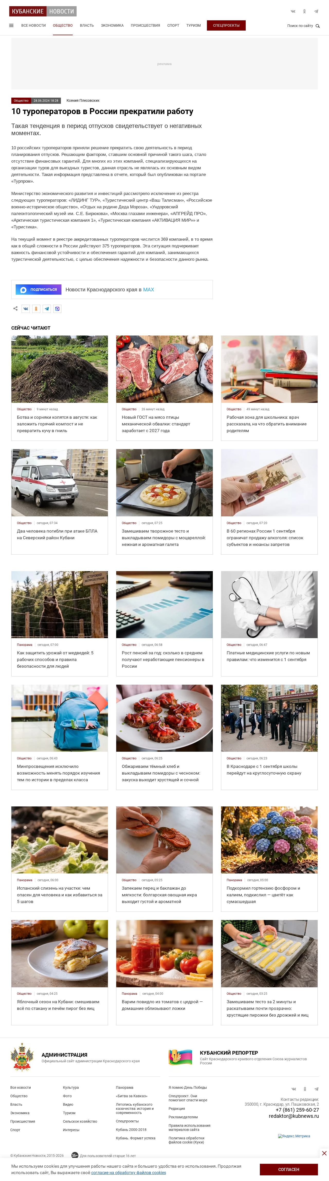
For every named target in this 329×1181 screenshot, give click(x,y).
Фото (67, 1096)
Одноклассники (304, 11)
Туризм (193, 25)
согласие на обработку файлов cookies (128, 1172)
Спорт (173, 25)
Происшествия (145, 25)
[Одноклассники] (36, 309)
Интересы (71, 1130)
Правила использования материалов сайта (190, 1127)
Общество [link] (24, 409)
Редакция (177, 1108)
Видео (68, 1104)
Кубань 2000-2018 (131, 1130)
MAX (148, 289)
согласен (288, 1169)
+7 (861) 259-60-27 (297, 1110)
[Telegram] (47, 309)
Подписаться (44, 289)
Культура (71, 1087)
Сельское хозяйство (80, 1121)
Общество (63, 25)
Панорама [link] (24, 645)
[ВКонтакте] (26, 309)
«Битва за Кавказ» (132, 1096)
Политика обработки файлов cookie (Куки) (186, 1140)
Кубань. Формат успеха (136, 1138)
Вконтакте (293, 11)
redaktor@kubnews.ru (294, 1116)
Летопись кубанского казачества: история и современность (135, 1108)
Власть (87, 25)
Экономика (112, 25)
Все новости (33, 25)
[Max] (57, 309)
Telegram (316, 11)
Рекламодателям (183, 1117)
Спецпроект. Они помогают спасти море (188, 1098)
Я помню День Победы (188, 1087)
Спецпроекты (226, 25)
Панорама (124, 1087)
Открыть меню (11, 26)
